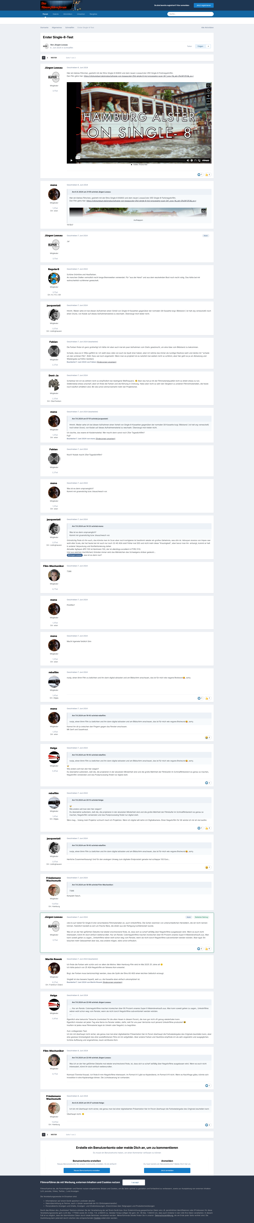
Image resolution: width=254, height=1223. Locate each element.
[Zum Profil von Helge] (54, 757)
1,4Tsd (55, 695)
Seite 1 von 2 (71, 58)
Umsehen (81, 14)
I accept (134, 1182)
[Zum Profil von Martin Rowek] (54, 968)
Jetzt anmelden (167, 1170)
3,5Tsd (55, 328)
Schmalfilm (68, 47)
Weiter (54, 58)
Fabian (53, 341)
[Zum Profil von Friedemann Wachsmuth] (54, 890)
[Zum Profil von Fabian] (54, 351)
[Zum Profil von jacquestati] (54, 315)
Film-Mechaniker (53, 566)
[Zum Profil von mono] (54, 194)
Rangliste (93, 14)
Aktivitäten (67, 14)
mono (53, 185)
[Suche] (211, 14)
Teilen (189, 46)
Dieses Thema (199, 14)
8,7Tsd (55, 589)
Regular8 (53, 269)
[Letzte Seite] (60, 57)
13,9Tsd (54, 904)
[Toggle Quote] (70, 192)
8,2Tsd (55, 982)
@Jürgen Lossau (74, 555)
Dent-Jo (53, 375)
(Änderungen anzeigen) (106, 362)
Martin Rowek (53, 959)
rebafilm (54, 672)
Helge (53, 748)
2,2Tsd (55, 365)
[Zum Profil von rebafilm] (54, 682)
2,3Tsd (55, 398)
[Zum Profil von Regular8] (54, 278)
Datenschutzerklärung (164, 1215)
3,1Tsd (55, 91)
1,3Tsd (55, 208)
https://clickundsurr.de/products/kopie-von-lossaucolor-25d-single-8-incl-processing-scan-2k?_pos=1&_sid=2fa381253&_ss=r (139, 76)
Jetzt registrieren (204, 5)
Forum (45, 14)
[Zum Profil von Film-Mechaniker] (54, 575)
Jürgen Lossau (61, 45)
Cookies (97, 1218)
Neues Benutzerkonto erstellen (87, 1170)
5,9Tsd (55, 771)
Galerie (56, 14)
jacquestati (53, 305)
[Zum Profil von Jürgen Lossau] (46, 46)
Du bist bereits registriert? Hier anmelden (172, 5)
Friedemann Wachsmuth (53, 879)
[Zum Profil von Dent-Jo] (54, 385)
